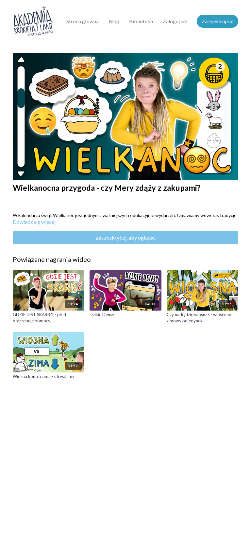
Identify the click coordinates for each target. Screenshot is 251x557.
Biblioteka (141, 21)
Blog (114, 21)
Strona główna (82, 21)
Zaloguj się (175, 21)
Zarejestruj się (217, 21)
